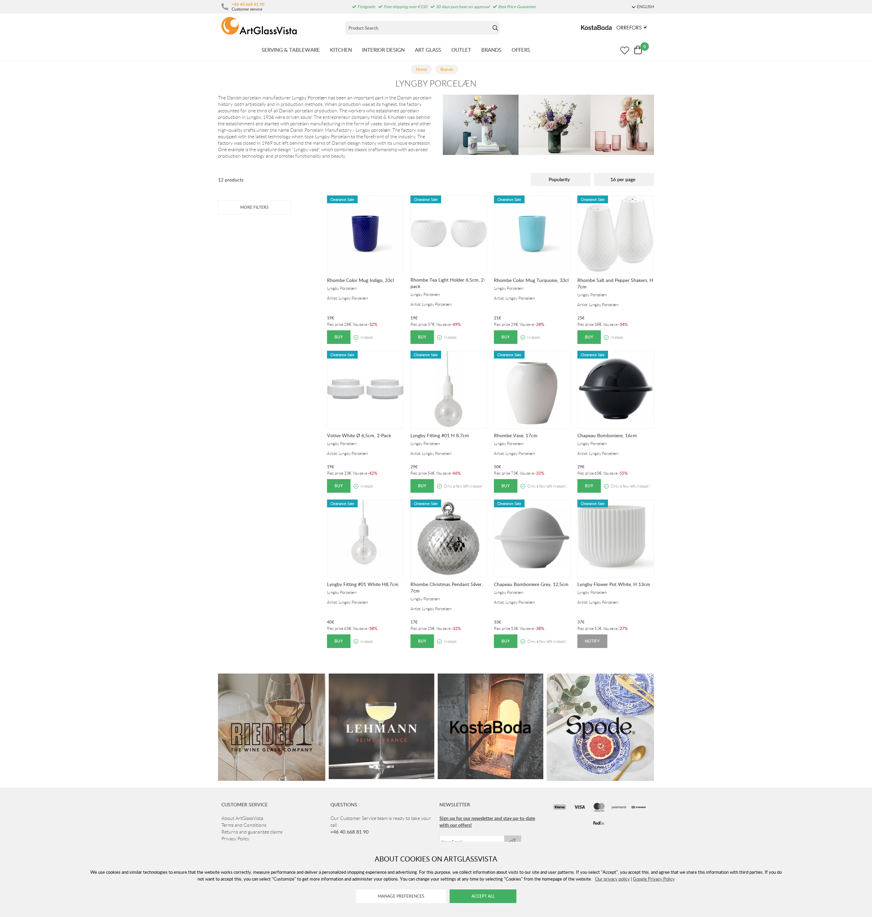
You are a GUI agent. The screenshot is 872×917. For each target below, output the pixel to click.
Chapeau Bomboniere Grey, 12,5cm (531, 584)
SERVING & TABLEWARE (291, 49)
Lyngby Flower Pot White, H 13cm (613, 584)
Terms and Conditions (243, 825)
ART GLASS (428, 49)
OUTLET (461, 49)
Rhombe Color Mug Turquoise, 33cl (531, 280)
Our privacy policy (612, 879)
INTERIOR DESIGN (383, 49)
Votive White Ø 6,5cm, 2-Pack (359, 435)
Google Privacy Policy (654, 879)
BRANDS (491, 49)
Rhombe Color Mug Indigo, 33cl (360, 280)
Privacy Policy (235, 838)
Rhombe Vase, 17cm (516, 435)
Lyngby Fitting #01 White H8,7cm (363, 584)
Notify (592, 641)
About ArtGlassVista (242, 818)
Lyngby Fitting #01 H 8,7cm (439, 435)
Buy (338, 337)
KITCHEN (341, 49)
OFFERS (521, 49)
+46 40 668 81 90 (248, 4)
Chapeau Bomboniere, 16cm (607, 435)
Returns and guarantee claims (251, 832)
